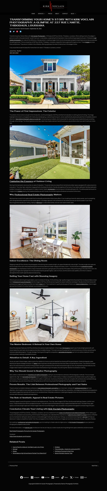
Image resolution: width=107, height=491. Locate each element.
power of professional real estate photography (72, 413)
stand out (39, 202)
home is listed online (82, 284)
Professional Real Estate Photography (34, 194)
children (19, 191)
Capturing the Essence (21, 181)
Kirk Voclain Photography (61, 409)
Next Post (95, 465)
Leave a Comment (15, 28)
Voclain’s (67, 348)
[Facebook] (10, 31)
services (85, 417)
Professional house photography (22, 282)
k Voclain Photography (39, 36)
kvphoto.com (28, 427)
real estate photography (65, 352)
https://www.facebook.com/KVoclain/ (20, 436)
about (35, 363)
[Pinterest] (17, 31)
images (87, 42)
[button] (44, 13)
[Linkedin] (20, 31)
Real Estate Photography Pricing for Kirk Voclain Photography (27, 431)
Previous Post (13, 465)
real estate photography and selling (48, 388)
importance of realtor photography (38, 375)
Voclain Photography (78, 422)
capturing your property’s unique (77, 415)
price (40, 284)
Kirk (63, 348)
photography (51, 189)
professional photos (80, 388)
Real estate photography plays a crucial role (28, 119)
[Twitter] (14, 31)
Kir (32, 36)
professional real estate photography (28, 422)
